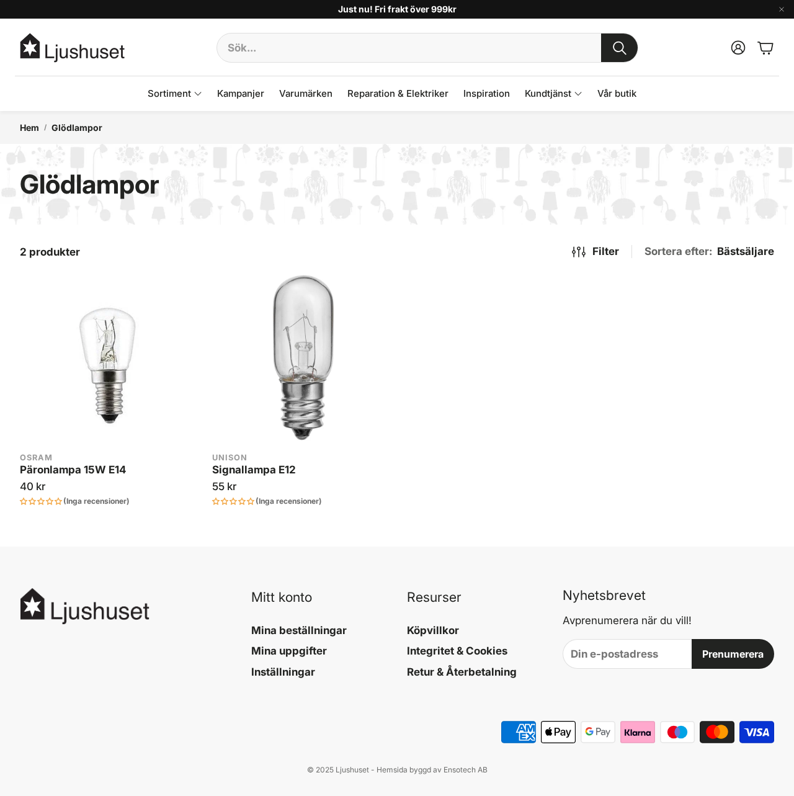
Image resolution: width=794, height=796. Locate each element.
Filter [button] (605, 251)
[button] (427, 48)
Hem (29, 127)
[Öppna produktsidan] (108, 359)
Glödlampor (76, 127)
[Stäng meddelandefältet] (781, 9)
